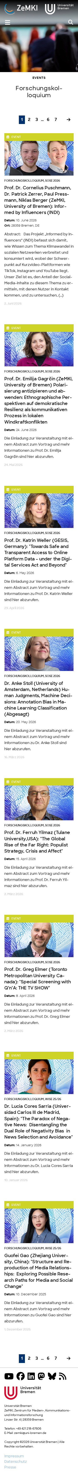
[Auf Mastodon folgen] (42, 1377)
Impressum (14, 1456)
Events (39, 78)
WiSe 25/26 (53, 1099)
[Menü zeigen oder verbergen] (7, 23)
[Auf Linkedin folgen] (32, 1377)
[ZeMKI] (39, 9)
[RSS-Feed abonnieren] (63, 1377)
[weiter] (69, 119)
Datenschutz (15, 1461)
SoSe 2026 (52, 180)
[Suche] (71, 22)
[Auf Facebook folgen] (21, 1377)
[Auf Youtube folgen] (10, 1377)
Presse (10, 1467)
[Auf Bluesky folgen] (53, 1377)
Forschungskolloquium (24, 180)
